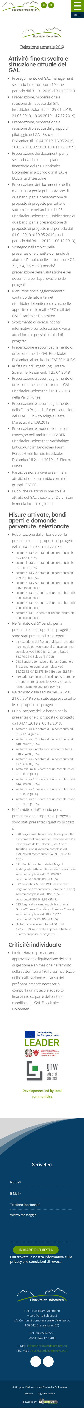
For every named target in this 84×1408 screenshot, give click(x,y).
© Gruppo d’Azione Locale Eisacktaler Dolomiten (39, 1387)
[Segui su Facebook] (35, 1361)
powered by (30, 1401)
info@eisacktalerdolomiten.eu (47, 1346)
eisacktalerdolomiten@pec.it (49, 1351)
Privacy (29, 1393)
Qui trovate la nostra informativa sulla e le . (41, 1259)
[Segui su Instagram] (48, 1361)
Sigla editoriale (46, 1393)
